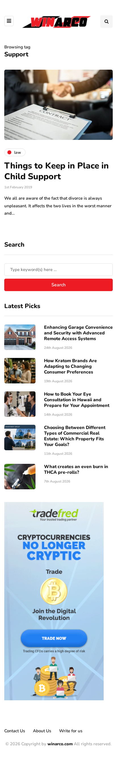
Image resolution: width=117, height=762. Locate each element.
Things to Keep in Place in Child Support (56, 171)
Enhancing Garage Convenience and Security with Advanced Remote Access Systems (78, 333)
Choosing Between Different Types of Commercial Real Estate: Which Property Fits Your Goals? (74, 436)
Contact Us (14, 731)
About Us (42, 731)
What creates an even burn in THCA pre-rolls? (76, 469)
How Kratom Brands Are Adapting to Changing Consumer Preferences (70, 366)
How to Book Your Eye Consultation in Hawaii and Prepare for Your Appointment (76, 400)
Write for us (70, 731)
